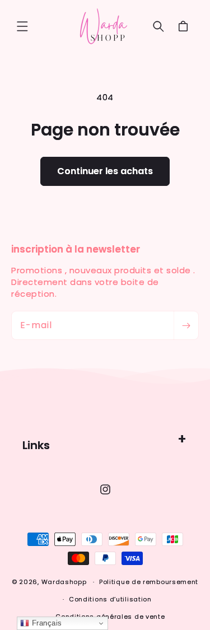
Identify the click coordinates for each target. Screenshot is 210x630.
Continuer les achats (105, 171)
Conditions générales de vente (110, 616)
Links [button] (36, 445)
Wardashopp (64, 581)
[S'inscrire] (186, 325)
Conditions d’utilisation (110, 599)
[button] (22, 26)
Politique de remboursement (148, 581)
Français (45, 623)
